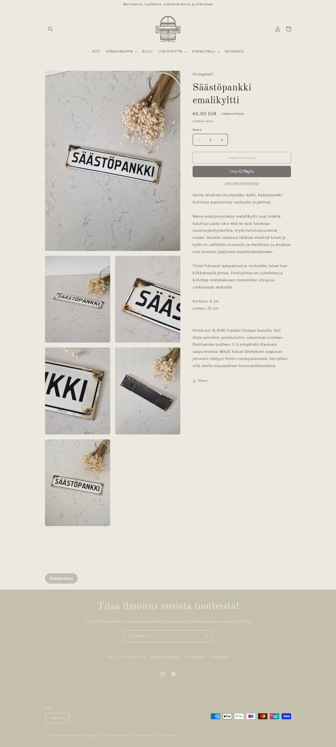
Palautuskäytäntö (116, 735)
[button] (50, 29)
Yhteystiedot (219, 657)
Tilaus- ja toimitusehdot (126, 657)
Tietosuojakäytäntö (165, 657)
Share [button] (203, 381)
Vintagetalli (64, 735)
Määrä (197, 129)
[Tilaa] (206, 636)
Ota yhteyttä (194, 657)
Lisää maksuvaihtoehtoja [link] (242, 183)
